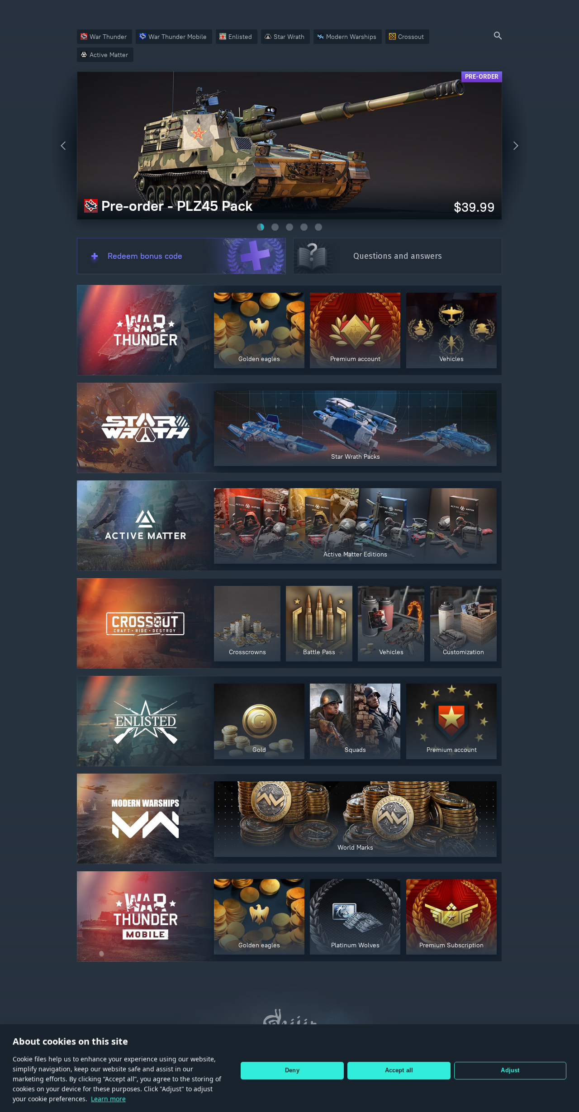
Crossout (411, 37)
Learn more (108, 1094)
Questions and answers (397, 256)
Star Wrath (289, 37)
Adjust (510, 1065)
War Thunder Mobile (177, 37)
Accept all (399, 1065)
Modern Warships (351, 37)
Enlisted (240, 37)
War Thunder (108, 37)
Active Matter (109, 55)
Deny (292, 1065)
